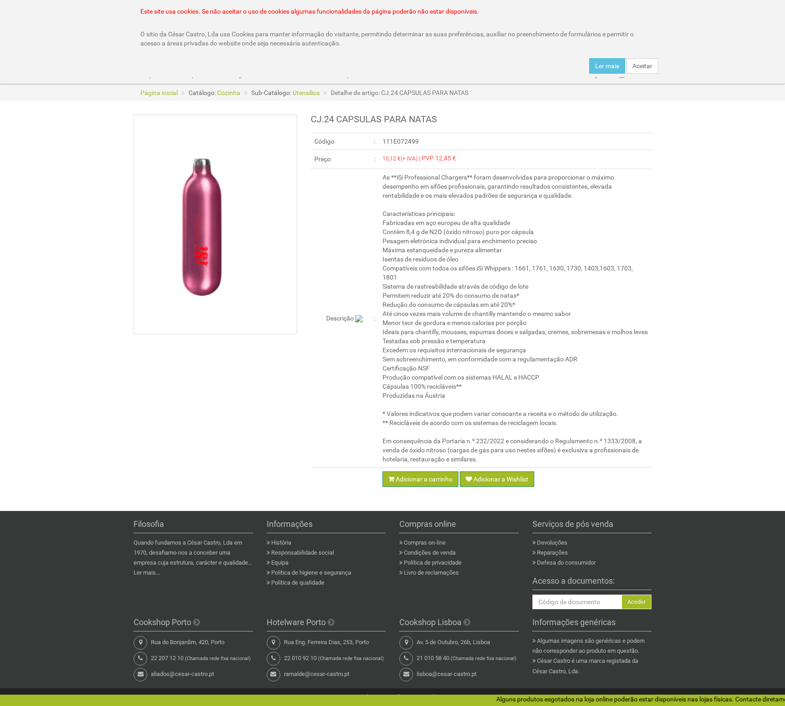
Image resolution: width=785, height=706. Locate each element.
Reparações (552, 552)
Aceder (636, 601)
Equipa (279, 562)
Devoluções (552, 542)
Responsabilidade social (302, 552)
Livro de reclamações (431, 572)
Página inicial (159, 92)
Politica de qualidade (297, 582)
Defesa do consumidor (566, 562)
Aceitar (642, 66)
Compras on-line (425, 542)
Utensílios (306, 92)
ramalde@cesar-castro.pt (316, 674)
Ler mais (607, 66)
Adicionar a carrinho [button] (423, 479)
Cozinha (228, 92)
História (281, 542)
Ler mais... (147, 572)
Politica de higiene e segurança (311, 572)
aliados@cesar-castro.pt (182, 674)
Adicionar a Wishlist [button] (500, 479)
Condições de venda (430, 552)
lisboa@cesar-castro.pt (447, 674)
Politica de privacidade (433, 562)
